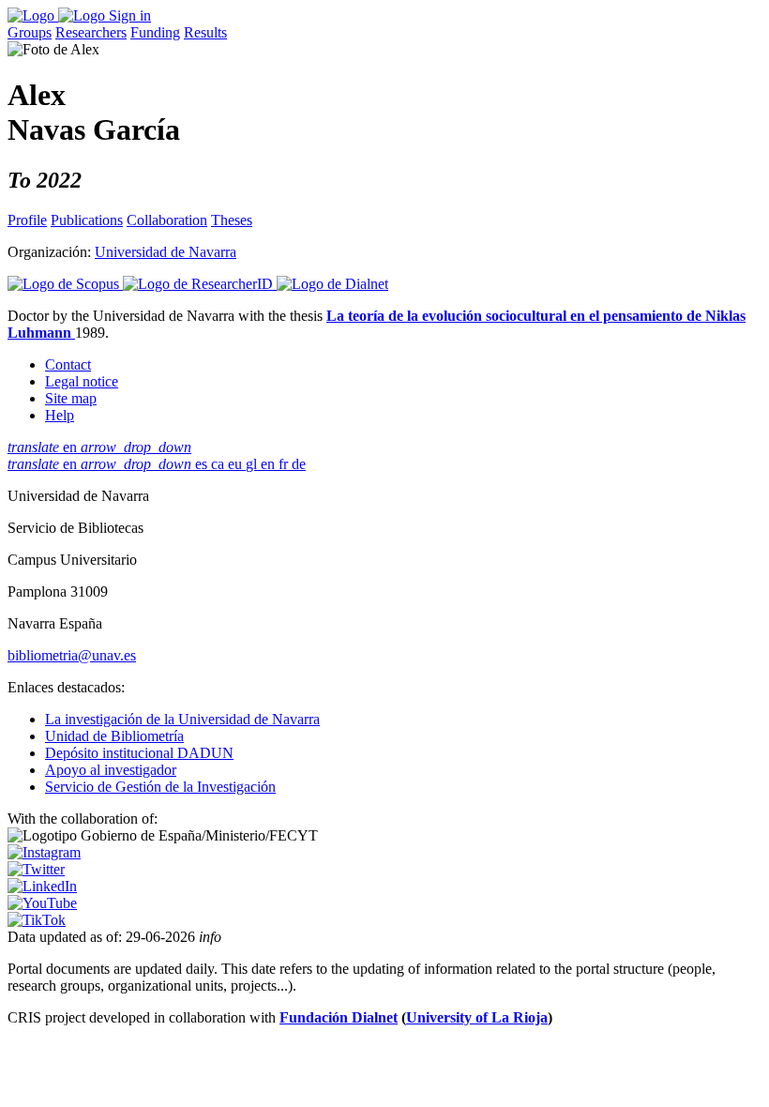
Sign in (130, 15)
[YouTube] (42, 903)
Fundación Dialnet (338, 1017)
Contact (68, 364)
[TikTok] (37, 920)
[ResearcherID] (200, 284)
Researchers (91, 32)
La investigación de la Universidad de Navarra (182, 719)
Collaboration (167, 220)
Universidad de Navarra (165, 252)
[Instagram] (44, 852)
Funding (155, 32)
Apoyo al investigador (110, 770)
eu (237, 464)
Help (59, 415)
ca (219, 464)
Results (205, 32)
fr (285, 464)
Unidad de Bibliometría (114, 736)
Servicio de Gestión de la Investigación (160, 787)
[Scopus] (65, 284)
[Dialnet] (332, 284)
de (299, 464)
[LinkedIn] (42, 886)
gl (253, 464)
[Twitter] (36, 869)
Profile (27, 220)
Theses (231, 220)
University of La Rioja (477, 1017)
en (99, 447)
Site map (71, 398)
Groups (30, 32)
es (203, 464)
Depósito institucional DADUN (139, 753)
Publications (87, 220)
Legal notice (81, 381)
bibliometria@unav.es (72, 655)
